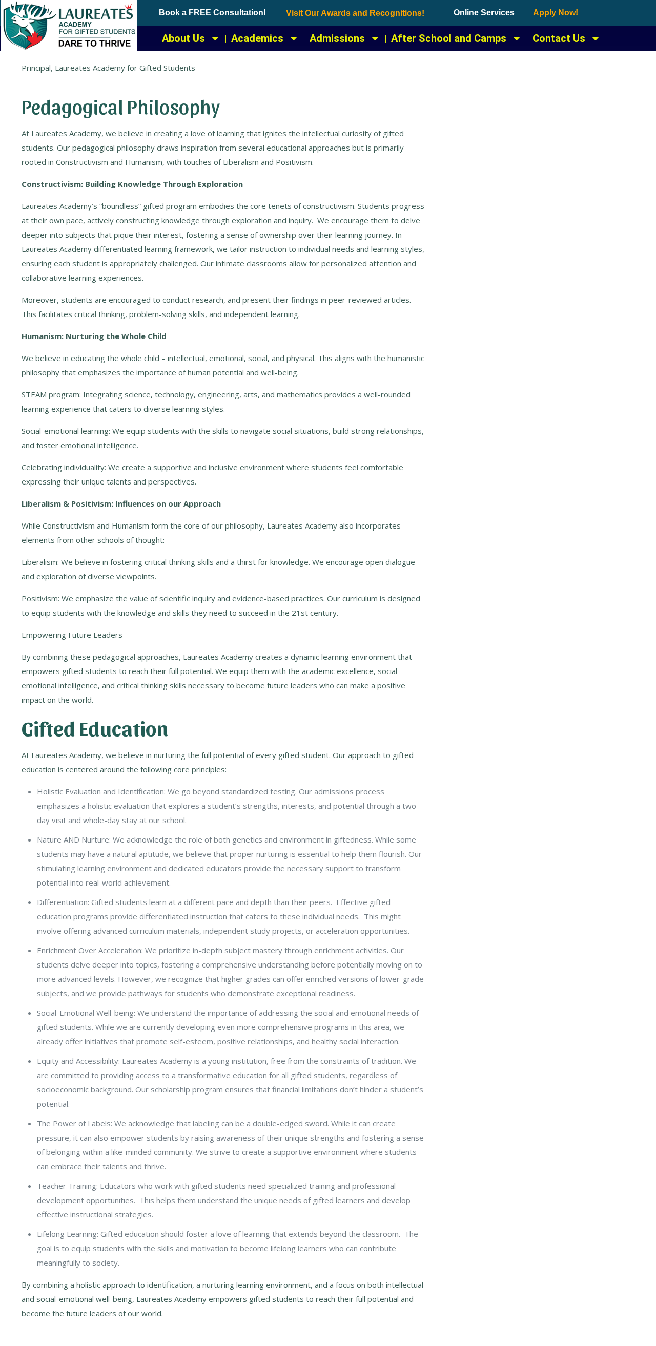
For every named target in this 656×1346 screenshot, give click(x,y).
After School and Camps (448, 38)
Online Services (484, 12)
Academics (257, 38)
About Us (183, 38)
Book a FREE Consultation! (212, 12)
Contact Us (558, 38)
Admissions (337, 38)
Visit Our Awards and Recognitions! (355, 13)
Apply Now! (555, 12)
